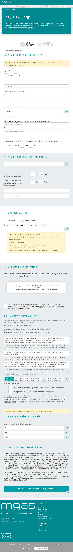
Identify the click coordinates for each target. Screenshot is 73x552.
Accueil (7, 9)
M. (20, 75)
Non (35, 145)
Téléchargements (42, 530)
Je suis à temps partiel (13, 176)
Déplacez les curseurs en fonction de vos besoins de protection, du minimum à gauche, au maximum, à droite (36, 275)
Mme (10, 75)
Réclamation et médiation (55, 544)
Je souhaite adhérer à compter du (17, 424)
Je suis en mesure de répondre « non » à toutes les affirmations (38, 388)
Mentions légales (32, 544)
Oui (26, 145)
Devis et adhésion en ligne (44, 518)
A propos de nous (42, 506)
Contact (40, 525)
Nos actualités (41, 507)
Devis (13, 9)
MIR (39, 532)
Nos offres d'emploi (43, 511)
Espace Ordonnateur (41, 548)
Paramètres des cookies (26, 548)
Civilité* (7, 71)
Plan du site (23, 544)
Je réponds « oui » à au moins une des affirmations (33, 392)
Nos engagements (42, 509)
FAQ (39, 528)
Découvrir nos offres (43, 516)
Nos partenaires (42, 513)
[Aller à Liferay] (6, 2)
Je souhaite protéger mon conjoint (21, 221)
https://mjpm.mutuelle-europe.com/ (14, 65)
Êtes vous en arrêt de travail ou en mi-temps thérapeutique (13, 183)
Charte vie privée (42, 544)
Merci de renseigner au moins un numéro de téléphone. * (27, 121)
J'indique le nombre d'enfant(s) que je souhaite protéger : (27, 225)
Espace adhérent (42, 527)
